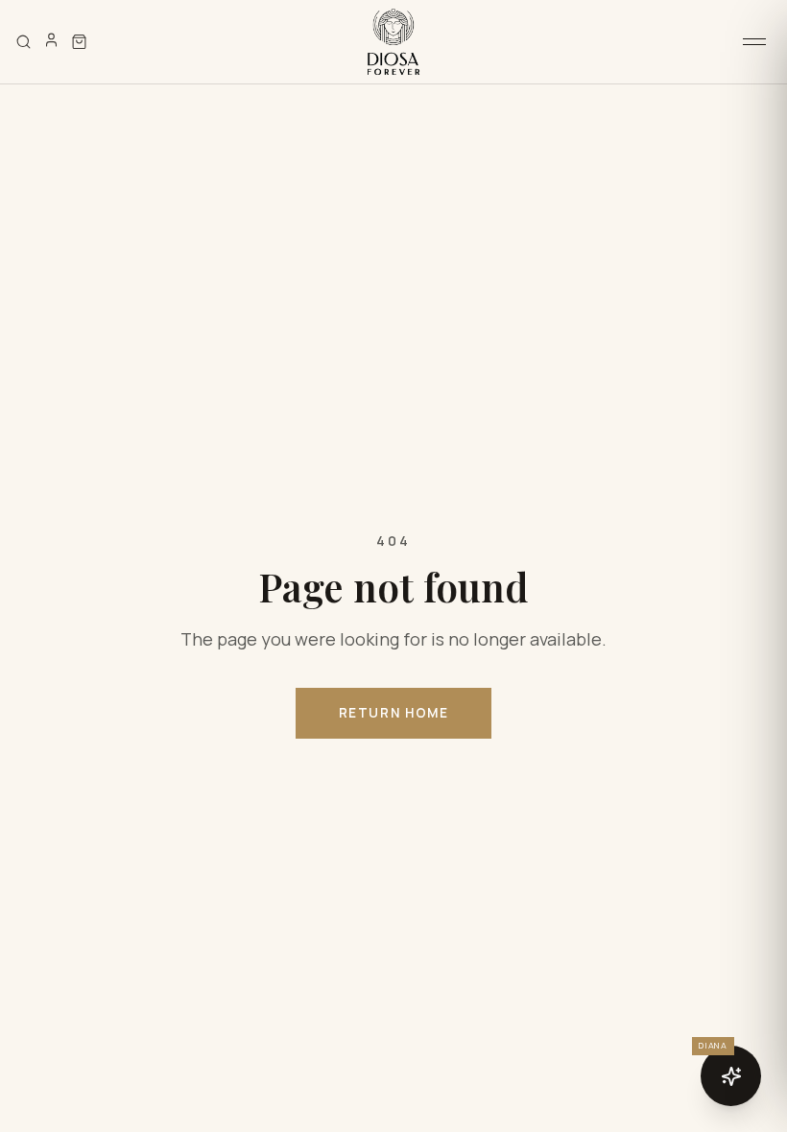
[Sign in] (51, 40)
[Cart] (79, 42)
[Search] (23, 42)
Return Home (394, 712)
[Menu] (754, 42)
